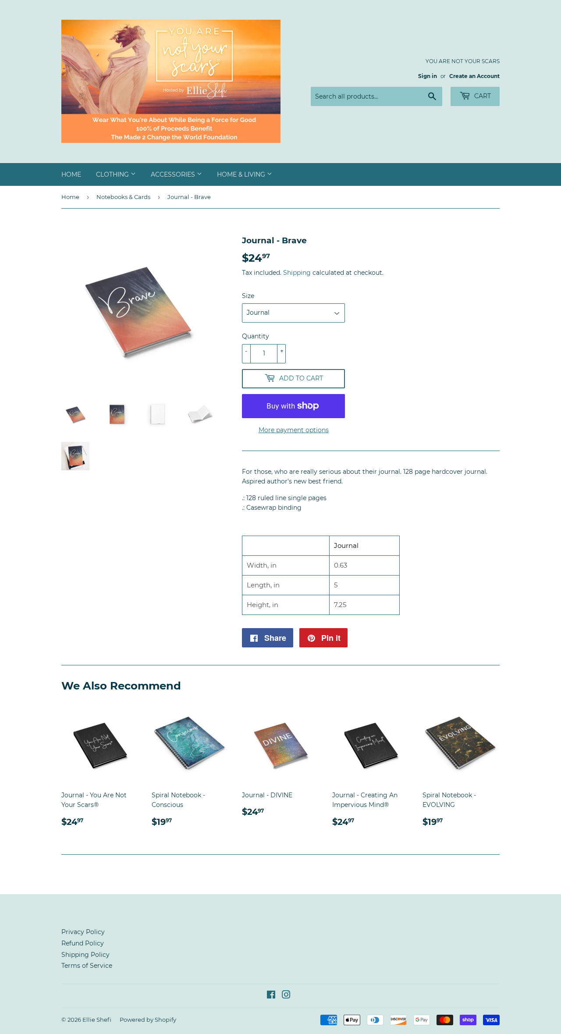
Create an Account (474, 76)
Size (248, 296)
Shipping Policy (85, 955)
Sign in (427, 76)
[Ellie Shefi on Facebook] (271, 996)
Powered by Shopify (148, 1019)
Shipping (297, 273)
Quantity (255, 336)
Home (71, 174)
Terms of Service (86, 966)
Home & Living (242, 174)
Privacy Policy (83, 932)
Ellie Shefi (96, 1019)
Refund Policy (82, 943)
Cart (481, 96)
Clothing (113, 174)
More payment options (294, 430)
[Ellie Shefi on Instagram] (286, 996)
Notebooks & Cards (123, 196)
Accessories (174, 174)
